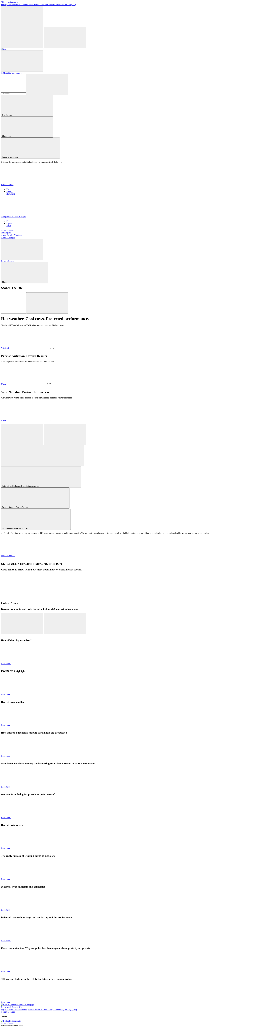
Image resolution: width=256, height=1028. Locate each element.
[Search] (47, 84)
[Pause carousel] (42, 455)
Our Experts (6, 233)
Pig (7, 189)
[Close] (22, 16)
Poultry (9, 191)
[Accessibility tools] (22, 61)
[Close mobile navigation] (22, 37)
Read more (6, 664)
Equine (9, 223)
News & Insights (8, 237)
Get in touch (6, 1007)
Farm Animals (7, 184)
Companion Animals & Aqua (13, 216)
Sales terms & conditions (16, 1009)
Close (4, 282)
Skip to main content (9, 2)
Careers (4, 230)
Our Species (7, 115)
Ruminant (10, 194)
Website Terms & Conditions (40, 1009)
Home (4, 384)
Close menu (7, 136)
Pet (7, 221)
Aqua (8, 226)
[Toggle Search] (22, 249)
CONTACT (16, 73)
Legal (3, 1009)
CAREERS (6, 73)
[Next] (65, 434)
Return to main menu (10, 157)
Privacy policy (71, 1009)
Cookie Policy (59, 1009)
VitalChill (5, 348)
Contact (11, 230)
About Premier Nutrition (11, 235)
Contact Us (16, 1007)
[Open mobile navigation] (65, 37)
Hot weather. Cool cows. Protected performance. (21, 486)
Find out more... (8, 556)
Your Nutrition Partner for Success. (16, 528)
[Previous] (22, 434)
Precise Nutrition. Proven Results (15, 507)
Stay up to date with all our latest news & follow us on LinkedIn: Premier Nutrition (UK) (38, 4)
